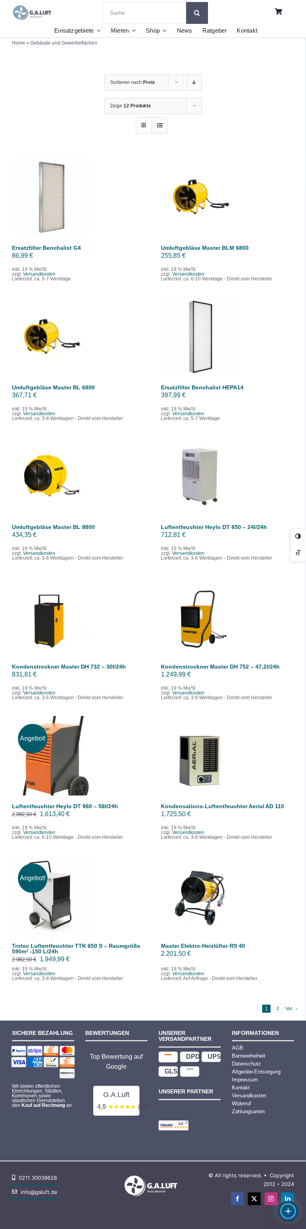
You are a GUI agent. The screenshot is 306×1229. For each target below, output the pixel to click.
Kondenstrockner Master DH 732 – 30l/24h (69, 666)
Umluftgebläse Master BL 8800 (53, 527)
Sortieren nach (132, 82)
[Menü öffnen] (288, 1211)
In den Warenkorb (52, 195)
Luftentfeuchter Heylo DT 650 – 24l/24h (214, 527)
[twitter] (254, 1198)
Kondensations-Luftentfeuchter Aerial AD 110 (222, 806)
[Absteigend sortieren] (194, 82)
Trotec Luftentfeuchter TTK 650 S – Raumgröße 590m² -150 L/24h (76, 949)
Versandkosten (39, 274)
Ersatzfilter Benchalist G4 (46, 248)
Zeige (130, 106)
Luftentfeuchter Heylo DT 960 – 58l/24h (65, 806)
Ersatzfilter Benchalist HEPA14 (202, 387)
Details (57, 202)
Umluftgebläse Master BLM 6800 (205, 248)
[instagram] (271, 1198)
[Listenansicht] (159, 125)
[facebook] (237, 1198)
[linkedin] (287, 1198)
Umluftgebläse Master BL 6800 (53, 387)
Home (18, 43)
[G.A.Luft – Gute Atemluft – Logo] (33, 5)
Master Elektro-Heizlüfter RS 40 (203, 946)
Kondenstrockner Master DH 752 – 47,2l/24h (220, 666)
